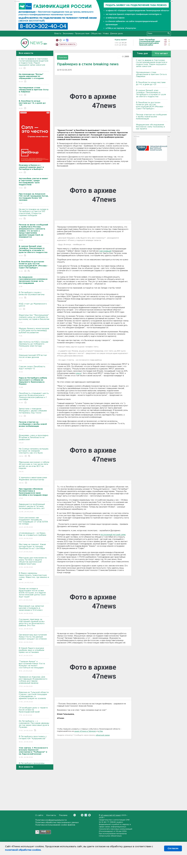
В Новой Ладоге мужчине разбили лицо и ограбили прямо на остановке (31, 651)
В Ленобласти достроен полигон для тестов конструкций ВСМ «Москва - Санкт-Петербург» (150, 105)
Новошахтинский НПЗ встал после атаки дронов (33, 357)
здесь (78, 373)
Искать (169, 33)
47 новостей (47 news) (111, 815)
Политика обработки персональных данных (57, 822)
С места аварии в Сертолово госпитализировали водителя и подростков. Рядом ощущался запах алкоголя (33, 63)
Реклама (63, 815)
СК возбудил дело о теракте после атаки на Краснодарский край (33, 711)
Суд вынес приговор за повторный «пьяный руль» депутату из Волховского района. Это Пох (32, 624)
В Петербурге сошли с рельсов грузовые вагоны (32, 295)
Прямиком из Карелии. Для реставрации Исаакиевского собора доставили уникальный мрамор (33, 681)
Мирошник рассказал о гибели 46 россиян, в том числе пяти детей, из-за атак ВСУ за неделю (34, 466)
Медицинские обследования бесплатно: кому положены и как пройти (150, 127)
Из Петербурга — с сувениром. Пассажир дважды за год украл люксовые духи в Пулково (34, 725)
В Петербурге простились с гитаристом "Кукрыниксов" (33, 739)
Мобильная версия (57, 40)
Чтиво (106, 33)
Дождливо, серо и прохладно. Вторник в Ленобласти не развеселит (34, 439)
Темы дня (142, 53)
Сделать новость (67, 44)
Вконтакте (82, 815)
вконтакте (60, 40)
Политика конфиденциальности (51, 820)
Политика (62, 57)
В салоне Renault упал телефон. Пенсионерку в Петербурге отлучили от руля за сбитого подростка (151, 93)
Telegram (86, 815)
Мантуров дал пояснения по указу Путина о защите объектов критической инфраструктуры (33, 562)
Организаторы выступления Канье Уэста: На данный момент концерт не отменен (33, 638)
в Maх (100, 731)
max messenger (67, 40)
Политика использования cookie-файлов (55, 825)
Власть (57, 33)
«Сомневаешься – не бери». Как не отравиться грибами (32, 535)
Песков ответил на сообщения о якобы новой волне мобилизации (151, 117)
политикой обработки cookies (23, 850)
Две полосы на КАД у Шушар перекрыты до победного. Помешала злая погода (33, 345)
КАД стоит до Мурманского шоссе (33, 306)
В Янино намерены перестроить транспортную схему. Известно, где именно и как (34, 577)
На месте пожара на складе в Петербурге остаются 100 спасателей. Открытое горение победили (33, 214)
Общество (96, 33)
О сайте (39, 815)
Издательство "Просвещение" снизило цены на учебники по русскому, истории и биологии (34, 318)
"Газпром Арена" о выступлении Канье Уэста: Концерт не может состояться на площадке (32, 666)
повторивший (105, 251)
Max (89, 815)
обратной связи (103, 735)
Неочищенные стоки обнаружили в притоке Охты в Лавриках (151, 74)
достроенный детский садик (113, 534)
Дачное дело (116, 33)
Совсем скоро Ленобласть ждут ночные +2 (32, 369)
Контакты (51, 815)
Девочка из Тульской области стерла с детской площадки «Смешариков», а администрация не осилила (34, 697)
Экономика (68, 33)
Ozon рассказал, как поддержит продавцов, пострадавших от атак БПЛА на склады (33, 522)
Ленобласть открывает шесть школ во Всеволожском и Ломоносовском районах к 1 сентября (34, 397)
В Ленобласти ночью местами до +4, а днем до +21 (151, 83)
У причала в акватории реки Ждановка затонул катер (33, 480)
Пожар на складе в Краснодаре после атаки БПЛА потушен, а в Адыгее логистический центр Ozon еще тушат (32, 594)
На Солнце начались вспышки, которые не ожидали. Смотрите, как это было (34, 452)
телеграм (64, 40)
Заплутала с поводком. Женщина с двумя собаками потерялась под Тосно (33, 412)
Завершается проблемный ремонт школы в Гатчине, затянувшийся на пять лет (32, 508)
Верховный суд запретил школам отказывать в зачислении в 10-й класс (31, 609)
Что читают (161, 53)
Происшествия (82, 33)
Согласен (173, 848)
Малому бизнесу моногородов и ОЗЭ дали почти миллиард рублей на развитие (34, 332)
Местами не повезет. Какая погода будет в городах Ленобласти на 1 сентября (32, 548)
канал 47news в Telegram (85, 731)
